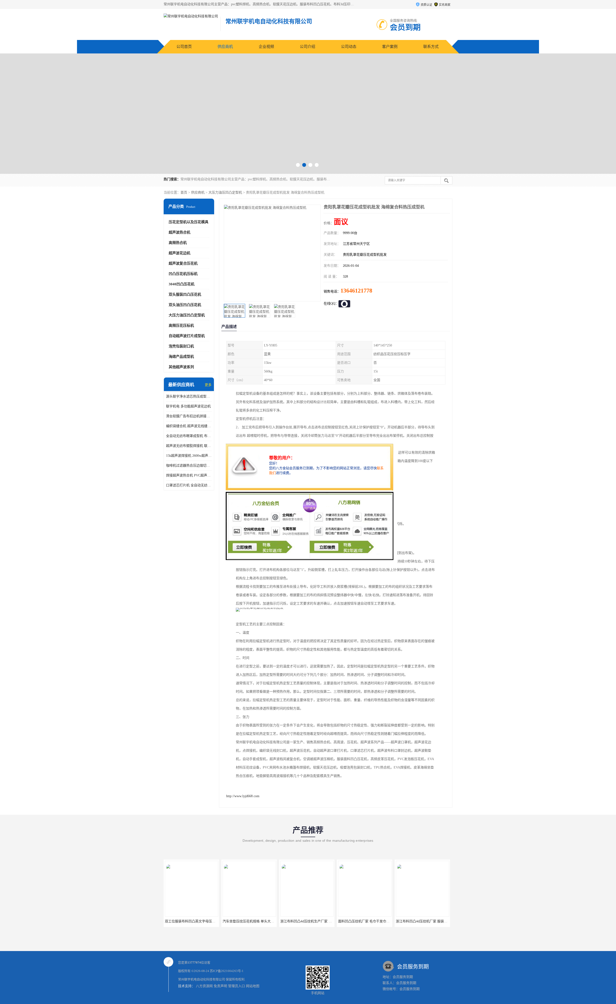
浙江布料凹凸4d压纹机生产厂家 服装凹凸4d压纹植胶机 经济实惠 (271, 921)
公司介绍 (307, 47)
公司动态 (348, 47)
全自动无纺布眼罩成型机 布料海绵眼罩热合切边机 (189, 436)
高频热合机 (178, 243)
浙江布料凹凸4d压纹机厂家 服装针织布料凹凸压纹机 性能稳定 (384, 921)
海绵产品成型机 (181, 357)
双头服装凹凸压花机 (185, 294)
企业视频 (266, 47)
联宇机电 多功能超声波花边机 (188, 406)
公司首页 (184, 47)
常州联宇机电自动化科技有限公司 (201, 979)
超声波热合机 (179, 232)
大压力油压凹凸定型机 (225, 192)
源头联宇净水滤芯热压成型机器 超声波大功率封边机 (189, 396)
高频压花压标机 (181, 325)
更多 (208, 385)
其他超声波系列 (181, 367)
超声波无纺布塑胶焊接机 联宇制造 (189, 446)
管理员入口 (236, 986)
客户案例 (390, 47)
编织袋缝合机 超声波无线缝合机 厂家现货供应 (189, 426)
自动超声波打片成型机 (187, 336)
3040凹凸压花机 (181, 284)
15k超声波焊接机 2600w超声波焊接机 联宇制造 (189, 455)
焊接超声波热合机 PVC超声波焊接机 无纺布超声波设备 (189, 475)
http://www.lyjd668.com (242, 796)
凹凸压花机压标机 (183, 274)
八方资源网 (204, 986)
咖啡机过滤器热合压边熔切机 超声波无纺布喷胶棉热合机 (189, 465)
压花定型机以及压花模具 (188, 222)
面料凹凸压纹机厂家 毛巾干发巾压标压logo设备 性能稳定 (323, 921)
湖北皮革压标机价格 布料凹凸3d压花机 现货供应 (432, 921)
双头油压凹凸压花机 (185, 305)
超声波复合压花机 (183, 263)
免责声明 (220, 986)
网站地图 (252, 986)
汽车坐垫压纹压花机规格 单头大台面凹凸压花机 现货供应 (208, 921)
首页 (183, 192)
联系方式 (431, 47)
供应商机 (225, 47)
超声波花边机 (179, 253)
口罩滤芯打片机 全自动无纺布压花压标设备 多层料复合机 (189, 485)
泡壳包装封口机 (181, 346)
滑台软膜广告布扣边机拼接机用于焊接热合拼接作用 (189, 416)
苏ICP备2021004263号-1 (227, 971)
